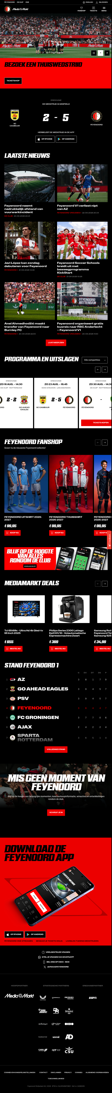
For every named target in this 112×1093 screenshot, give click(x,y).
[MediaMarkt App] (56, 558)
